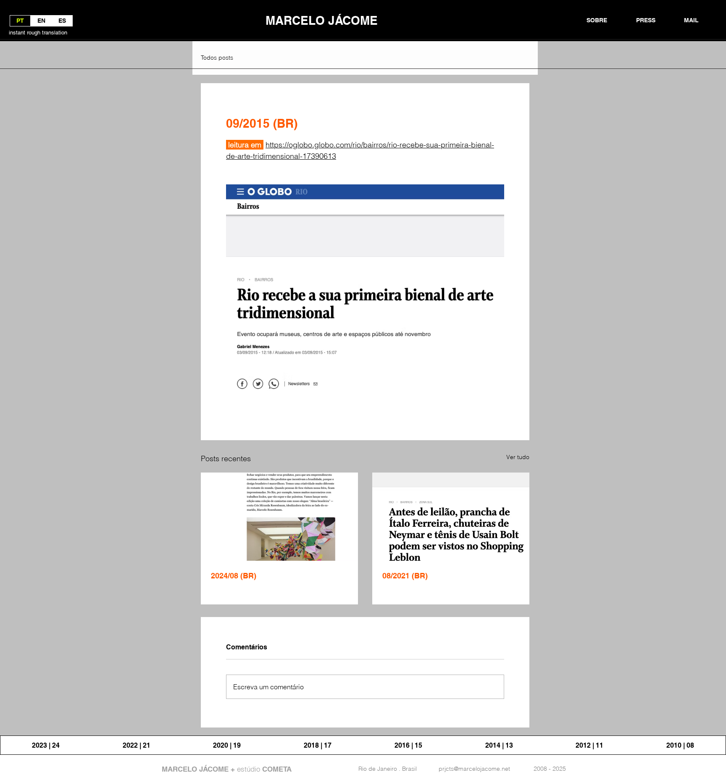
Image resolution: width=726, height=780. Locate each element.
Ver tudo (517, 457)
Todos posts (217, 57)
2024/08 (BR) (233, 575)
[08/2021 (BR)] (450, 517)
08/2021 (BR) (405, 575)
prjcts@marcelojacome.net (474, 768)
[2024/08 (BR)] (279, 517)
